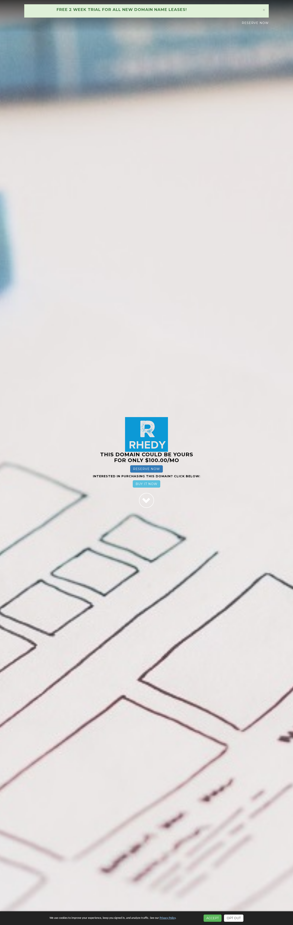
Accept (212, 918)
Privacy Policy (167, 918)
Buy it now (146, 484)
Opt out (234, 918)
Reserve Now (255, 23)
